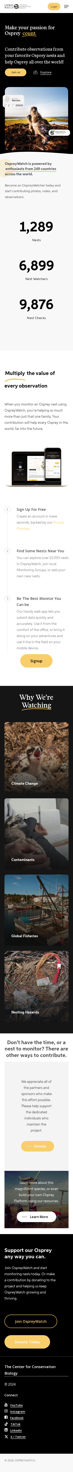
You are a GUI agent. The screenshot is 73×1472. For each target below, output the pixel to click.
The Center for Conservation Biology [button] (30, 1370)
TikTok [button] (15, 1424)
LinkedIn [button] (16, 1430)
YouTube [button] (16, 1405)
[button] (66, 6)
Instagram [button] (17, 1411)
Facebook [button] (17, 1418)
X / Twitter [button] (18, 1437)
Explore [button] (46, 72)
